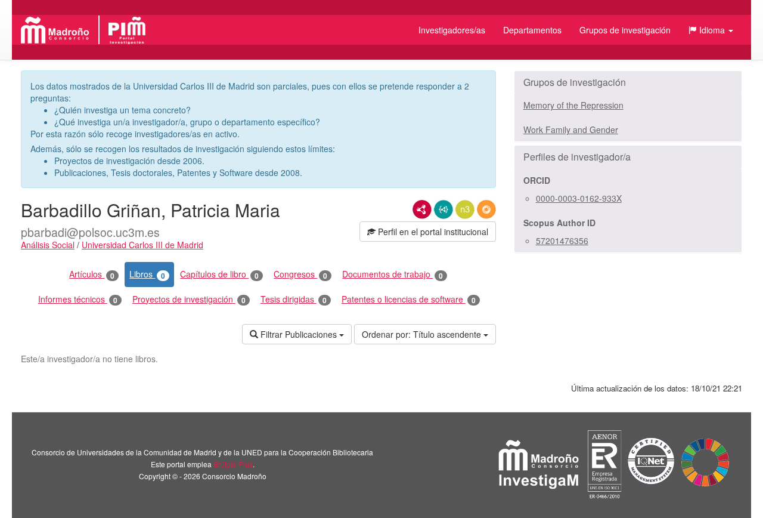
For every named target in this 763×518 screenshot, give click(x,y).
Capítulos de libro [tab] (219, 274)
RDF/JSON (486, 209)
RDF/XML (422, 209)
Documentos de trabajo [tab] (392, 274)
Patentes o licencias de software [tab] (409, 299)
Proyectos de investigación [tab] (189, 299)
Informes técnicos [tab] (77, 299)
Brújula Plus (233, 464)
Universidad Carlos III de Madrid (142, 245)
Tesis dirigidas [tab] (293, 299)
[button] (711, 30)
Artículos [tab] (91, 274)
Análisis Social (48, 245)
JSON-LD (443, 209)
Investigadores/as (451, 30)
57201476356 (562, 240)
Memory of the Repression (573, 105)
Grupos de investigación (625, 30)
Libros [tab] (147, 274)
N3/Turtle (464, 209)
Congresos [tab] (300, 274)
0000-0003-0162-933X (579, 198)
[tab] (628, 82)
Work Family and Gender (570, 129)
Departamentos (532, 30)
